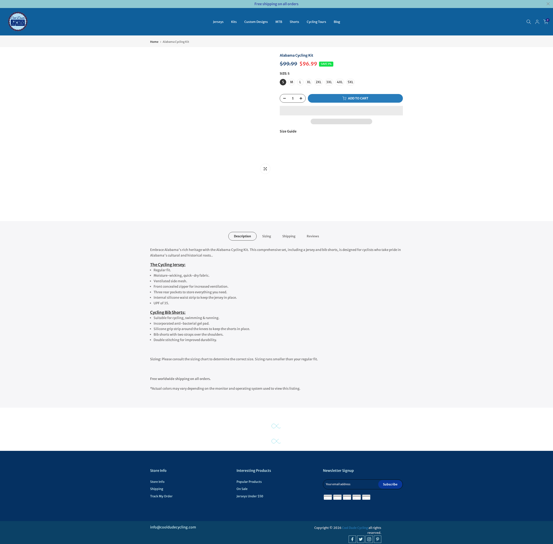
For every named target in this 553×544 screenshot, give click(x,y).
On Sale (242, 489)
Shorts (294, 22)
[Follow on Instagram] (369, 539)
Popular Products (249, 482)
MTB (278, 22)
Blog (337, 22)
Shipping (289, 236)
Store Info (157, 482)
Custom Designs (256, 22)
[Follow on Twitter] (360, 539)
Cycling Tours (316, 22)
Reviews (313, 236)
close (4, 3)
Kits (234, 22)
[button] (341, 110)
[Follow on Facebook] (352, 539)
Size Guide (288, 131)
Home (154, 41)
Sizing (266, 236)
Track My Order (161, 496)
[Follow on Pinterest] (377, 539)
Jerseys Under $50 (250, 496)
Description (242, 236)
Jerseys (218, 22)
